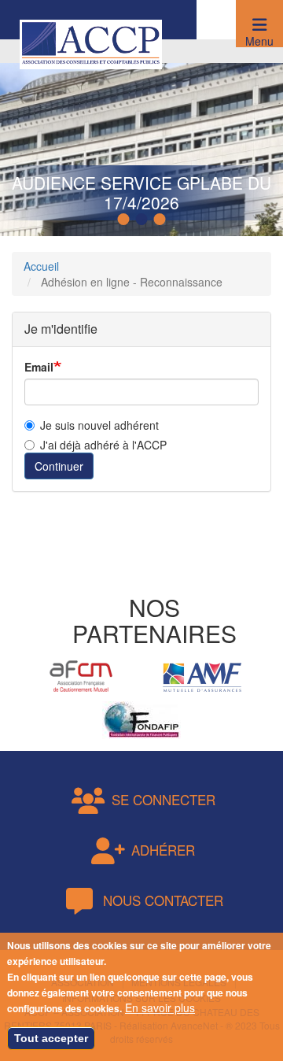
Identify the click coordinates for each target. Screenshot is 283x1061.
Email (38, 367)
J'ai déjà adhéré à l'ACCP (103, 445)
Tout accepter (51, 1038)
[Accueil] (91, 42)
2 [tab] (144, 219)
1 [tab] (126, 219)
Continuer (59, 466)
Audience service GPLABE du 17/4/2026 (141, 192)
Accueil (41, 266)
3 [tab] (162, 219)
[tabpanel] (141, 137)
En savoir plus (160, 1007)
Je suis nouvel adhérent (99, 425)
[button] (259, 23)
